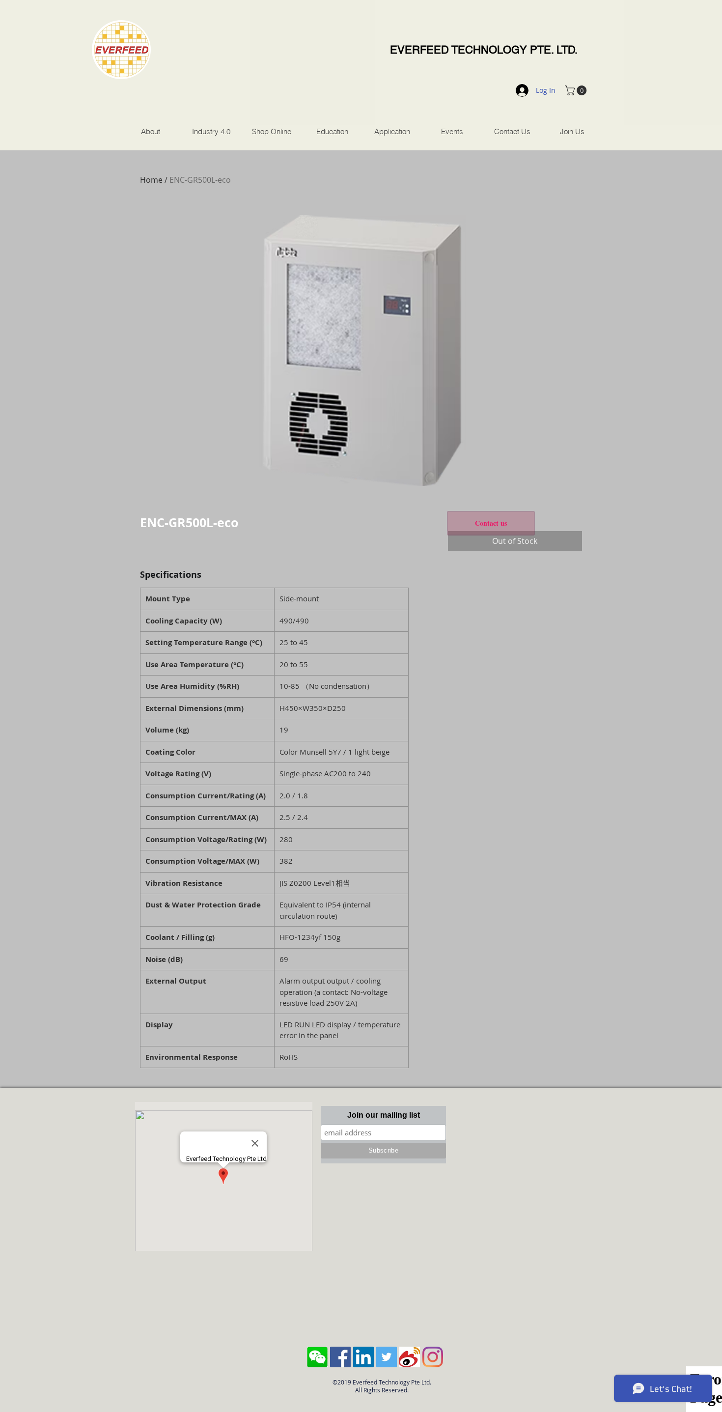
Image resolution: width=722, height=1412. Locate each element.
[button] (577, 90)
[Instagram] (432, 1357)
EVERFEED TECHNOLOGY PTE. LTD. (484, 50)
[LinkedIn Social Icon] (363, 1357)
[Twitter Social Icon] (386, 1357)
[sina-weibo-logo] (409, 1357)
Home (151, 179)
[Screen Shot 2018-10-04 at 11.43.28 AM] (317, 1357)
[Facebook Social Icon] (340, 1357)
